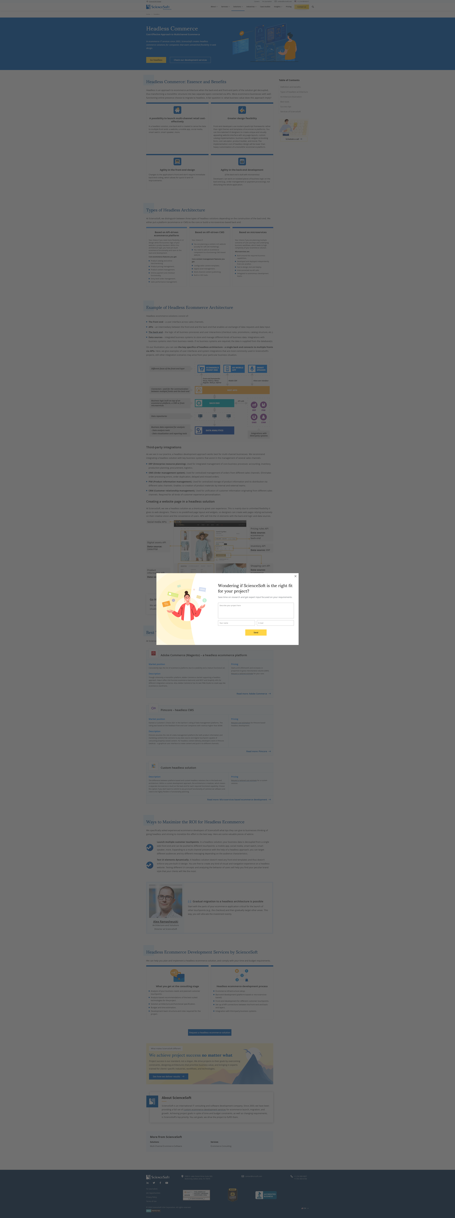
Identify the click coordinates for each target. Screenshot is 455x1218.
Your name (223, 621)
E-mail (260, 621)
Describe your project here (228, 603)
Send (256, 632)
